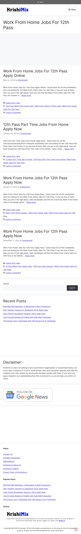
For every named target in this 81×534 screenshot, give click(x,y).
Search (6, 284)
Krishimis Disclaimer (11, 458)
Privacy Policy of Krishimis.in (15, 472)
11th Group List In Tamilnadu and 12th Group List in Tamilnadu (29, 321)
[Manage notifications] (76, 529)
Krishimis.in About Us (12, 465)
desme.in (62, 520)
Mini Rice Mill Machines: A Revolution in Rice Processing (26, 306)
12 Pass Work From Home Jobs (19, 266)
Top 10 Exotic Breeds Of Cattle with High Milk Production (27, 317)
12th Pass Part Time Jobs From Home (49, 159)
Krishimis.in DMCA (11, 469)
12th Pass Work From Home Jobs (20, 106)
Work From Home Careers (16, 213)
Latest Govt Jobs (13, 103)
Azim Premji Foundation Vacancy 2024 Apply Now (24, 314)
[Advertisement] (40, 50)
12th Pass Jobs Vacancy (43, 266)
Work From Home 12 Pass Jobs (48, 106)
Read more (26, 95)
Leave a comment (13, 113)
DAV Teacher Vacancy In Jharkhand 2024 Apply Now (25, 310)
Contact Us (8, 454)
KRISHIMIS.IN (8, 461)
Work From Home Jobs (38, 213)
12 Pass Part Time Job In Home (19, 159)
